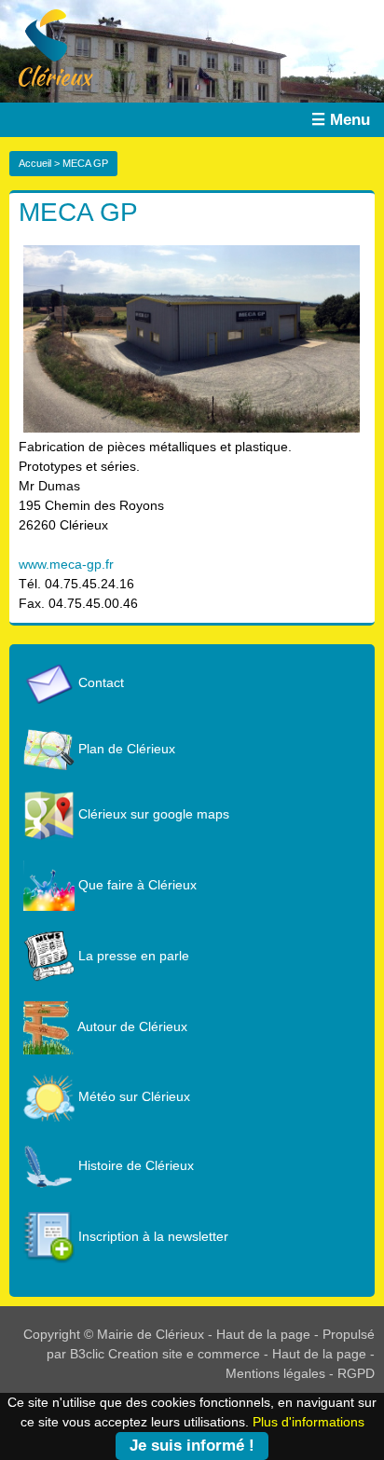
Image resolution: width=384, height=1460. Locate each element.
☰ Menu (340, 120)
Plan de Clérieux (125, 748)
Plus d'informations (308, 1421)
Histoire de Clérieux (134, 1165)
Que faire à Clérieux (136, 884)
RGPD (356, 1373)
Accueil (35, 163)
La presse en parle (132, 955)
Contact (99, 682)
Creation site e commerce (184, 1353)
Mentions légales (275, 1373)
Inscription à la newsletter (151, 1236)
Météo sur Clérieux (132, 1096)
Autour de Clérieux (131, 1026)
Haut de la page (263, 1334)
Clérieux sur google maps (152, 813)
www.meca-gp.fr (66, 564)
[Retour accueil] (46, 46)
